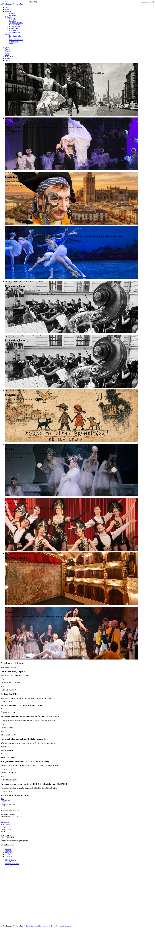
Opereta (7, 49)
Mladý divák (9, 57)
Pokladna (12, 13)
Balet (7, 55)
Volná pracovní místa (16, 40)
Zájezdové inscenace (16, 23)
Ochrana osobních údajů (32, 926)
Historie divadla (14, 24)
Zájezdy (7, 58)
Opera (7, 47)
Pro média (12, 38)
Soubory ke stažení (15, 32)
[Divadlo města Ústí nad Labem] (12, 4)
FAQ (11, 43)
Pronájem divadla (15, 36)
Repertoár (12, 21)
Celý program (5, 801)
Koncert (7, 53)
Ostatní (7, 60)
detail (2, 686)
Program (8, 849)
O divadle (12, 19)
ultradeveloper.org (66, 926)
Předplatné (12, 15)
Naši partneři (13, 30)
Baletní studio (13, 28)
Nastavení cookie (47, 926)
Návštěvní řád (14, 42)
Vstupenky (8, 852)
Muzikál (8, 51)
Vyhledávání (5, 2)
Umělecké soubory (15, 26)
